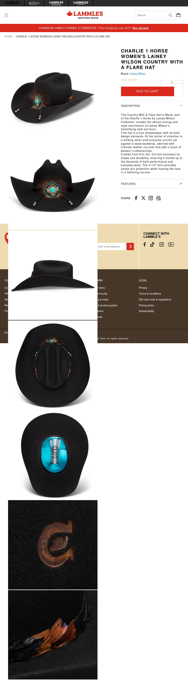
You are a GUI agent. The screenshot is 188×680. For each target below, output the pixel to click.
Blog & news (101, 299)
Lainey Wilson (137, 73)
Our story (99, 287)
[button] (129, 79)
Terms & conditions (150, 293)
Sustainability (146, 311)
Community (100, 293)
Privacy (143, 287)
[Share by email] (150, 198)
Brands (98, 317)
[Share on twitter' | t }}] (143, 198)
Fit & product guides (105, 305)
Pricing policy (146, 305)
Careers (98, 311)
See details (141, 28)
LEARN (98, 280)
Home (9, 36)
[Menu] (9, 15)
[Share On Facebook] (136, 198)
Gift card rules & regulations (155, 299)
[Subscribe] (130, 246)
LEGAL (143, 280)
